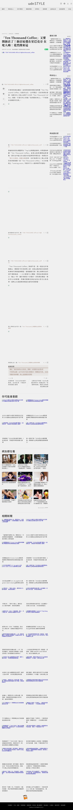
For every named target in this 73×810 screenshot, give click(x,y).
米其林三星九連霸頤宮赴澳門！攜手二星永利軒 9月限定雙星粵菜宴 (13, 673)
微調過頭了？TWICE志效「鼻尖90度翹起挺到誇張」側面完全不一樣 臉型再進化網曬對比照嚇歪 (12, 743)
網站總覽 (63, 805)
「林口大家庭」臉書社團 (17, 158)
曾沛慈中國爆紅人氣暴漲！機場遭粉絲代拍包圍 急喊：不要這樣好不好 (37, 742)
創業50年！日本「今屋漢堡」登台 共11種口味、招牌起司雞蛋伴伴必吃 (13, 628)
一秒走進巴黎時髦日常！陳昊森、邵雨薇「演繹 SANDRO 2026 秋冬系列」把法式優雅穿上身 (37, 651)
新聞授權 (23, 805)
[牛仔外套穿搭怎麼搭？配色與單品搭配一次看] (67, 145)
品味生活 (53, 9)
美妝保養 (29, 9)
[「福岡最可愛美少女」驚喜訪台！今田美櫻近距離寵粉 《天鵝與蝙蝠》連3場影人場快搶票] (13, 526)
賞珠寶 (45, 9)
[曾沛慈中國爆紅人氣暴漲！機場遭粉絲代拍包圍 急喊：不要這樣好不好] (37, 732)
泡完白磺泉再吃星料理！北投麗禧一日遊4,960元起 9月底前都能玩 (37, 604)
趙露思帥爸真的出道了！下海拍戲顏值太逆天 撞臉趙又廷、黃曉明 (41, 501)
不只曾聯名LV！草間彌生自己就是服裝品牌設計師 (56, 114)
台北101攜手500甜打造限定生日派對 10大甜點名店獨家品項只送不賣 (12, 416)
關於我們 (57, 805)
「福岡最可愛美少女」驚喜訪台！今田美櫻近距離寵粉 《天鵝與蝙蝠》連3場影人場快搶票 (13, 537)
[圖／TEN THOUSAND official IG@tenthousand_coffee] (25, 67)
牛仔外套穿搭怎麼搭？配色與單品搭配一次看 (56, 144)
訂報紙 (51, 805)
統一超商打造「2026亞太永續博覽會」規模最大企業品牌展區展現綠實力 (37, 440)
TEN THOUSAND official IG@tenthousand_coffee (18, 84)
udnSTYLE (4, 33)
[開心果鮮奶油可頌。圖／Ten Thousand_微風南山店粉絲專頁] (28, 305)
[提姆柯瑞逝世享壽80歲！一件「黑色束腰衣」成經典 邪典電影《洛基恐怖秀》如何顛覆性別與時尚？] (13, 640)
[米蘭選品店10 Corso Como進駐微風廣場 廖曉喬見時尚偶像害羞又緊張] (37, 406)
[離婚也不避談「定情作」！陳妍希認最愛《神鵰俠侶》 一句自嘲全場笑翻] (37, 709)
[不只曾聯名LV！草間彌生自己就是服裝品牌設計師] (13, 709)
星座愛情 (62, 9)
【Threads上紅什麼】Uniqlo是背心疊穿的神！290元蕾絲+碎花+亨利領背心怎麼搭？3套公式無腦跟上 (56, 174)
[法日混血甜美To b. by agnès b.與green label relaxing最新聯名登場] (13, 572)
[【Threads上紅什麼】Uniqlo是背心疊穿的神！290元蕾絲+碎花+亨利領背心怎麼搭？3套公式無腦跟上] (67, 172)
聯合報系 (46, 805)
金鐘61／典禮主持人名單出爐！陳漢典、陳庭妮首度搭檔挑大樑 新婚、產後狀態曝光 (12, 697)
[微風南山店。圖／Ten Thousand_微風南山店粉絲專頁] (28, 346)
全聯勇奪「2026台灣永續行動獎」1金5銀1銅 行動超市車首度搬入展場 (13, 440)
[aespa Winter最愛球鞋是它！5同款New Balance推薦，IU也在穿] (67, 165)
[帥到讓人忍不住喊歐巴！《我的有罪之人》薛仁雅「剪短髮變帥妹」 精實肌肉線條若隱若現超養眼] (37, 778)
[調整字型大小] (3, 104)
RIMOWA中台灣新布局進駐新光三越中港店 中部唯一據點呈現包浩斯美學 (56, 152)
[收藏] (3, 99)
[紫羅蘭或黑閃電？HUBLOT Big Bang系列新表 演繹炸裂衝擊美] (37, 617)
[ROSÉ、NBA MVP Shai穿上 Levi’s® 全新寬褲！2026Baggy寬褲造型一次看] (67, 158)
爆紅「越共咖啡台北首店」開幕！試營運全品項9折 (26, 369)
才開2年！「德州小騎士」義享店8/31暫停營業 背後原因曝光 (12, 604)
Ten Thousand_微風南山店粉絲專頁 (29, 362)
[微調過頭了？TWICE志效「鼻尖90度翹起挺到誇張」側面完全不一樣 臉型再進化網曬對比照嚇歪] (13, 732)
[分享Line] (3, 93)
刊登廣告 (10, 805)
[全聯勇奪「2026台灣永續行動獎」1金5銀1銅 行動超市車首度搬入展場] (13, 429)
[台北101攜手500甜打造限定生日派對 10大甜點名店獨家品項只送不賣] (13, 406)
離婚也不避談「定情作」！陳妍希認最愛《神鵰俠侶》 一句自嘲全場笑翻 (37, 720)
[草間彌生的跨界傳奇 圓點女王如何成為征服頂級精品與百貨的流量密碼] (37, 686)
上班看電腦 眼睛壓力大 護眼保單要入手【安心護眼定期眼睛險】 (41, 484)
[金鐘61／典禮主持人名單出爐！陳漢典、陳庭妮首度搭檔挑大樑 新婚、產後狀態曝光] (13, 686)
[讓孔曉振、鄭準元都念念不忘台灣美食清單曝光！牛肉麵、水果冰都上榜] (37, 663)
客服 (18, 805)
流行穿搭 (20, 9)
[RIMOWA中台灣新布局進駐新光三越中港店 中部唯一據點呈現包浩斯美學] (67, 152)
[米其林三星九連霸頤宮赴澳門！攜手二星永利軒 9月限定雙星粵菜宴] (13, 663)
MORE (68, 36)
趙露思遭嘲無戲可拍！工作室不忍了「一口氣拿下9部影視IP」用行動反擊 (25, 484)
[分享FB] (3, 88)
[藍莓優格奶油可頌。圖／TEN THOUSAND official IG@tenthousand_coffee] (28, 211)
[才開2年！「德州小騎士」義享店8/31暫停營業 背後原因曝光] (13, 595)
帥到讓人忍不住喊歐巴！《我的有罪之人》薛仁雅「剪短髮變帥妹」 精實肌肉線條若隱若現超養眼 (37, 789)
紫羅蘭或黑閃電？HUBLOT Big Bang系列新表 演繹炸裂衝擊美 (35, 627)
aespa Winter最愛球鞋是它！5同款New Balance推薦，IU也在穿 (56, 166)
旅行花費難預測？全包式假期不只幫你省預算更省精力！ (8, 466)
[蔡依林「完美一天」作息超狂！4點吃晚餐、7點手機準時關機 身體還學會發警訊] (13, 778)
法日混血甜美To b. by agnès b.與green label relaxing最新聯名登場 (13, 582)
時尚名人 (11, 9)
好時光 (37, 9)
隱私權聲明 (39, 805)
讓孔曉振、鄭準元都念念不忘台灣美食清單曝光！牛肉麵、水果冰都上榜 (37, 673)
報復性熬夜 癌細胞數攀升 (9, 483)
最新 (3, 9)
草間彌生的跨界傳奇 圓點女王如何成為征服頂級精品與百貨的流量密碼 (25, 501)
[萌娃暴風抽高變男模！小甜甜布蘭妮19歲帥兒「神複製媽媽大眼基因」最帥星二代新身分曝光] (37, 755)
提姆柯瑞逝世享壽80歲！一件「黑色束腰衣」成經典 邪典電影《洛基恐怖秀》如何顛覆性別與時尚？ (12, 651)
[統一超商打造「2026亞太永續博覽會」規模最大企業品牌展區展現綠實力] (37, 429)
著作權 (34, 805)
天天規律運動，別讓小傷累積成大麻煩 (8, 501)
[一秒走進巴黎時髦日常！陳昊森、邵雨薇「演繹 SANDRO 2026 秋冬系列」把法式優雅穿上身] (37, 640)
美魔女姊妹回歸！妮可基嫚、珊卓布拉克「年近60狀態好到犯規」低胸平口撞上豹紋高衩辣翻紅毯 (13, 766)
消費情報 (17, 33)
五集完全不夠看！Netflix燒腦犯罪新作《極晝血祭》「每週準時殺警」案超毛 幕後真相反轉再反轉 (25, 466)
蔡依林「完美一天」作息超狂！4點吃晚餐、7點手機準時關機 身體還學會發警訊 (13, 789)
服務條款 (29, 805)
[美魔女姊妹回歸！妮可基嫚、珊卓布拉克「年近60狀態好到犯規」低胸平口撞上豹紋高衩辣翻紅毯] (13, 755)
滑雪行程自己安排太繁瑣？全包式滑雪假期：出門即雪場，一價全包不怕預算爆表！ (40, 466)
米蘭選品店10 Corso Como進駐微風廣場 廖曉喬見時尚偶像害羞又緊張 (36, 417)
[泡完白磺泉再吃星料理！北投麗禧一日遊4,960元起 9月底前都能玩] (37, 595)
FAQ (15, 805)
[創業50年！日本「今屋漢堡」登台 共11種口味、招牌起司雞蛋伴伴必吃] (13, 617)
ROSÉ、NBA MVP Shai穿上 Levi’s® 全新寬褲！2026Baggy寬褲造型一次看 (56, 159)
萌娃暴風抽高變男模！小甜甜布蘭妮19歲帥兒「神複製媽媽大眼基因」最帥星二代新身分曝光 (37, 766)
